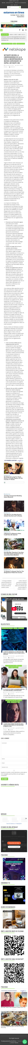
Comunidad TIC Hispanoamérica (20, 2)
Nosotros (3, 2)
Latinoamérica (21, 628)
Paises (12, 4)
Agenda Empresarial (10, 2)
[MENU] (1, 30)
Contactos (16, 4)
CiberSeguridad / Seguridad (6, 43)
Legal (18, 702)
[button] (24, 1042)
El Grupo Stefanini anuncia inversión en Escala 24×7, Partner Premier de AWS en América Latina (6, 584)
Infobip (11, 729)
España (14, 43)
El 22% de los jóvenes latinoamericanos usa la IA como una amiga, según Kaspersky (13, 689)
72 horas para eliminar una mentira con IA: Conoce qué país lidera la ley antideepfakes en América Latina (13, 725)
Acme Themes (14, 1042)
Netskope (12, 67)
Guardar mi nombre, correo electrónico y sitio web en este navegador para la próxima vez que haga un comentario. (14, 774)
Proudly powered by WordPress (8, 1041)
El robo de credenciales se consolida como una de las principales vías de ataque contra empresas (13, 653)
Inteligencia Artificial (21, 43)
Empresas (15, 628)
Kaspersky (12, 657)
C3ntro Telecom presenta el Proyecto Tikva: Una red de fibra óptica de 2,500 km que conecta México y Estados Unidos (21, 585)
